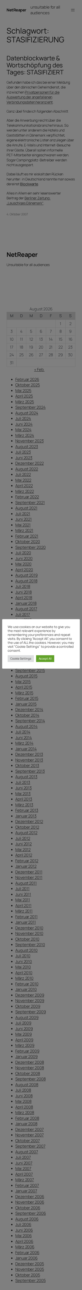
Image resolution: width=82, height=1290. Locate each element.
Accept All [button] (45, 658)
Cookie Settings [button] (20, 658)
